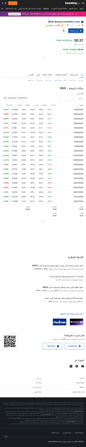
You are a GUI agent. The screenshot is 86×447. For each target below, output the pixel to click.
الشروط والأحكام (79, 432)
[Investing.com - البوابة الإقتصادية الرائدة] (72, 3)
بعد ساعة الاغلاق (10, 9)
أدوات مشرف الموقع (78, 392)
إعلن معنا (38, 382)
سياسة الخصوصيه (67, 432)
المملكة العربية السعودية (59, 9)
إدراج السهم (31, 80)
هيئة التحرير (37, 392)
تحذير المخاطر (55, 432)
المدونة (82, 378)
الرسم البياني (74, 74)
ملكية (65, 80)
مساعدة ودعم (37, 387)
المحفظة (82, 387)
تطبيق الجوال (80, 382)
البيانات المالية (47, 74)
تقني (38, 74)
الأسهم (82, 9)
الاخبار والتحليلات (61, 74)
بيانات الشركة (72, 80)
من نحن (39, 378)
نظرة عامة (80, 80)
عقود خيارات (39, 80)
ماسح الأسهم (73, 9)
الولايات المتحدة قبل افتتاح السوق (30, 9)
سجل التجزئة (48, 80)
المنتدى (31, 74)
